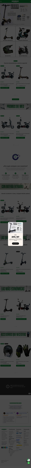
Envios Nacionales (6, 175)
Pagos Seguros (25, 175)
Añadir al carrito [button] (4, 87)
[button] (0, 13)
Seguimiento (15, 175)
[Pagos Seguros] (25, 173)
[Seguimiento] (15, 173)
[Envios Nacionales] (6, 173)
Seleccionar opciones (5, 221)
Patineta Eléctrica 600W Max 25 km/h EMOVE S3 (23, 88)
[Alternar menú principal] (1, 1)
